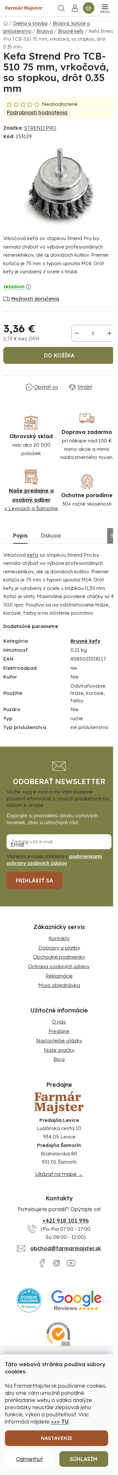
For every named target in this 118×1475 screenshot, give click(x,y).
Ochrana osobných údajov (59, 966)
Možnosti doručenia (35, 298)
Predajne (59, 1031)
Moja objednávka (59, 985)
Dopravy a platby (59, 948)
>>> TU (60, 1421)
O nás (59, 1022)
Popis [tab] (20, 535)
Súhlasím (84, 1459)
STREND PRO (40, 128)
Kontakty (59, 938)
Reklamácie (59, 976)
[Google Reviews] (76, 1300)
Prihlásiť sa (34, 880)
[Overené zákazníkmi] (29, 1300)
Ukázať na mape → (59, 1174)
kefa (32, 555)
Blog (59, 1059)
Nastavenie (56, 1438)
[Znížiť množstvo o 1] (77, 333)
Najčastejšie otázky (59, 1041)
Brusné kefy (85, 641)
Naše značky (59, 1050)
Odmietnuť (29, 1459)
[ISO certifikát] (59, 1334)
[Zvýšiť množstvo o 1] (109, 333)
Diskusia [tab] (51, 535)
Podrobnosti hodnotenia (37, 112)
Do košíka (59, 355)
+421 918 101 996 (65, 1220)
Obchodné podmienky (59, 957)
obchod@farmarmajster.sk (65, 1248)
